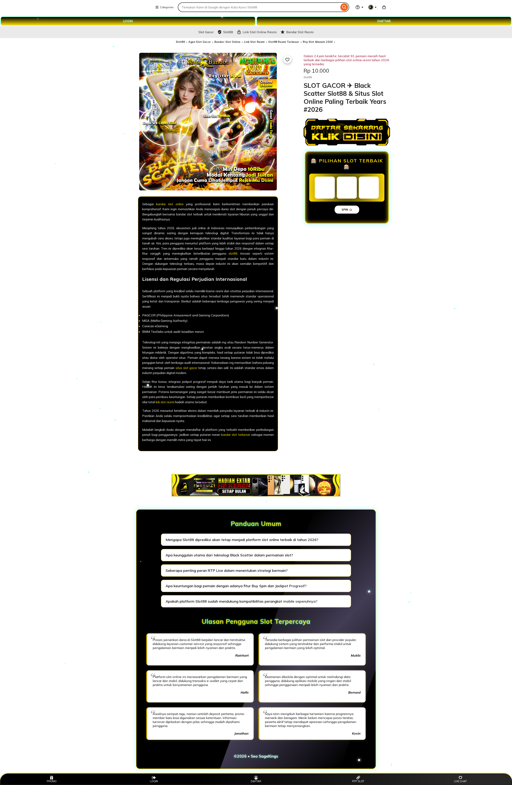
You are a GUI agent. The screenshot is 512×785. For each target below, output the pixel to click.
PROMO (52, 781)
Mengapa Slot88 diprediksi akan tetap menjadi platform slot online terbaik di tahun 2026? (242, 539)
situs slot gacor (186, 368)
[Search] (344, 7)
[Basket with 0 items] (384, 7)
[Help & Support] (359, 7)
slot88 (233, 253)
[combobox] (258, 7)
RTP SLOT (358, 781)
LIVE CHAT (460, 781)
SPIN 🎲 (347, 209)
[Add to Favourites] (287, 59)
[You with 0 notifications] (372, 7)
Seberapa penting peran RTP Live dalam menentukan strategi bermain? (227, 570)
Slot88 (180, 41)
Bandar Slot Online (227, 41)
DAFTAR (384, 21)
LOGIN (128, 21)
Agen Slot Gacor (199, 41)
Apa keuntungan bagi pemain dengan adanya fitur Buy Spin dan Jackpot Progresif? (236, 586)
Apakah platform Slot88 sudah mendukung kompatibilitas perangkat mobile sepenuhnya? (241, 601)
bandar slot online (170, 204)
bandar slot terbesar (235, 435)
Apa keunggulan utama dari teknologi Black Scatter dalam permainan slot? (229, 555)
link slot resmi (165, 402)
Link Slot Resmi (254, 41)
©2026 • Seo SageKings (256, 756)
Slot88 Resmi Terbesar (283, 41)
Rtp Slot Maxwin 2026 (318, 41)
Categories (167, 7)
